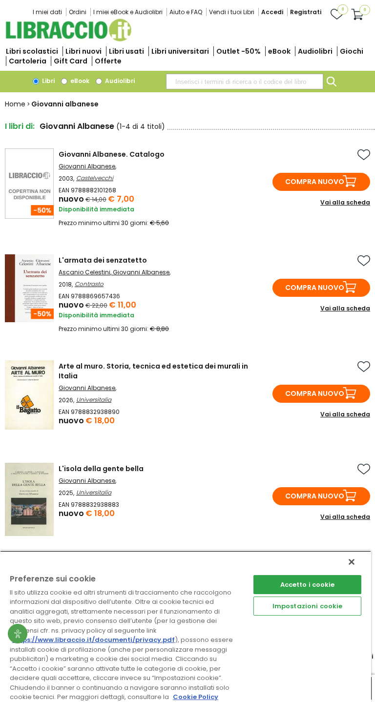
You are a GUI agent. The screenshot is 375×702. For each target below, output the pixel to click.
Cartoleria (27, 61)
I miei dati (47, 12)
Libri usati (126, 51)
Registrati (305, 12)
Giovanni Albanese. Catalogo (112, 154)
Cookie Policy (195, 697)
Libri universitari (180, 51)
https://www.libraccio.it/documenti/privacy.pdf (93, 639)
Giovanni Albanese (87, 166)
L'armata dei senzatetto (103, 260)
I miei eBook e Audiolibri (128, 12)
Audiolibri (315, 51)
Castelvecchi (94, 178)
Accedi (272, 12)
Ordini (77, 12)
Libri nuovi (83, 51)
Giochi (351, 51)
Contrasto (89, 284)
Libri (48, 81)
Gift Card (70, 61)
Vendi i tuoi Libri (231, 12)
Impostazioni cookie (307, 606)
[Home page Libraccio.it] (68, 39)
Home (15, 104)
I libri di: (20, 126)
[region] (185, 626)
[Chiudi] (351, 562)
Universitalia (93, 399)
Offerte (108, 61)
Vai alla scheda (345, 202)
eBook (279, 51)
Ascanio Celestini (84, 272)
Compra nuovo (314, 181)
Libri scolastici (32, 51)
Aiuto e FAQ (185, 12)
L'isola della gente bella (101, 469)
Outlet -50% (238, 51)
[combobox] (244, 81)
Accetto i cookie (307, 584)
